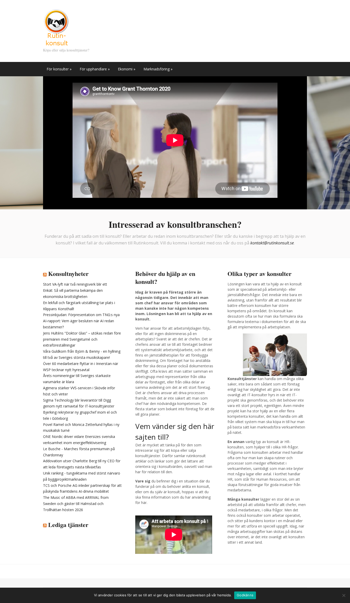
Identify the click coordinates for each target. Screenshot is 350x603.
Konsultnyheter (68, 273)
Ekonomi (126, 69)
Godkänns (245, 595)
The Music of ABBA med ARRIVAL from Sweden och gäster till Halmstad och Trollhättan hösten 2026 (76, 503)
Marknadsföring (157, 69)
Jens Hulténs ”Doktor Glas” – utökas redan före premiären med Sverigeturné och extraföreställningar (82, 339)
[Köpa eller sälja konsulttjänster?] (56, 27)
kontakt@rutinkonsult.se (272, 243)
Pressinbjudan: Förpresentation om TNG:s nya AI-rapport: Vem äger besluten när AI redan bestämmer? (81, 320)
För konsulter (59, 69)
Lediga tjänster (68, 524)
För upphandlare (95, 69)
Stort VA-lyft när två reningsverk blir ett (75, 284)
